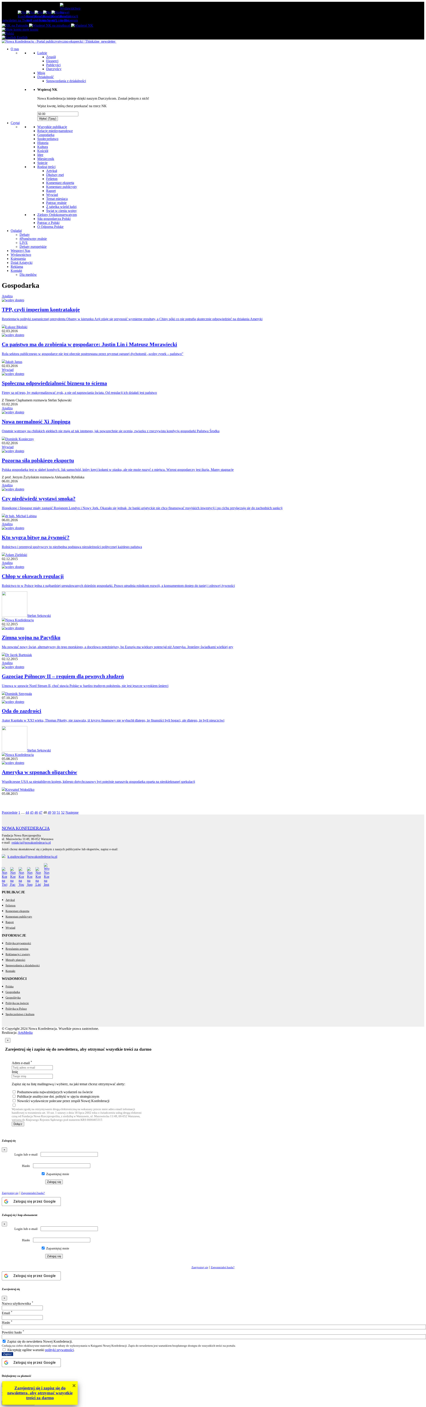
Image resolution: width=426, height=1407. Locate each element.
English (22, 37)
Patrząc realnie (56, 203)
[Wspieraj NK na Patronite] (15, 25)
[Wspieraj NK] (82, 25)
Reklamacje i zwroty (18, 954)
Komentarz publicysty (61, 187)
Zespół (51, 57)
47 (40, 812)
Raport (51, 191)
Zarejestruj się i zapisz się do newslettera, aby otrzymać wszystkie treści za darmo (40, 1393)
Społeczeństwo (47, 139)
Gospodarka (45, 135)
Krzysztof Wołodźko (19, 789)
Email (7, 1313)
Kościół (42, 151)
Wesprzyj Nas (20, 251)
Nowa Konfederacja (19, 620)
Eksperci (52, 61)
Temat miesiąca (57, 199)
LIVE (24, 243)
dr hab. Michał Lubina (21, 516)
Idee (40, 155)
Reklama (17, 266)
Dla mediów (28, 274)
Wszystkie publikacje (52, 127)
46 (36, 812)
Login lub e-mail (25, 1154)
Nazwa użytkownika (17, 1303)
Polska (10, 986)
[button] (8, 33)
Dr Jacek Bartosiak (18, 655)
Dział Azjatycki (21, 262)
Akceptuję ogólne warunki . (40, 1350)
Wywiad (52, 195)
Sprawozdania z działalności (66, 81)
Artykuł (51, 171)
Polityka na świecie (17, 1003)
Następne (72, 812)
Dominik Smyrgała (18, 694)
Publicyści (53, 65)
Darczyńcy (53, 69)
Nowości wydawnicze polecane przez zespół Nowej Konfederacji (63, 1101)
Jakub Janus (13, 362)
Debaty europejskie (33, 247)
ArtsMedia (25, 1032)
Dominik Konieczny (19, 439)
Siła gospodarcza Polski (54, 219)
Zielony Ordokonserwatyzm (57, 215)
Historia (42, 143)
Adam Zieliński (16, 555)
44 (27, 812)
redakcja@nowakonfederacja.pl (31, 842)
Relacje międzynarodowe (55, 131)
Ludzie (42, 53)
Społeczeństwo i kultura (20, 1014)
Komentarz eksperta (60, 183)
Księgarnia (18, 258)
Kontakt (16, 270)
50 (54, 812)
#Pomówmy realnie (33, 239)
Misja (41, 73)
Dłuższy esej (55, 175)
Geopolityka (13, 997)
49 (49, 812)
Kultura (42, 147)
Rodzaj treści (46, 167)
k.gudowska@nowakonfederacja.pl (32, 856)
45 (32, 812)
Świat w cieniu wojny (61, 211)
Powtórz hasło (13, 1332)
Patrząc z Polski (48, 223)
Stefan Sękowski (39, 616)
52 (63, 812)
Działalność (45, 77)
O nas (15, 49)
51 (58, 812)
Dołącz (18, 1124)
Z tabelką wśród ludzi (61, 207)
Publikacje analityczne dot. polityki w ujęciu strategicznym (58, 1096)
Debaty (25, 235)
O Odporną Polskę (50, 227)
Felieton (51, 179)
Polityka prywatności (18, 943)
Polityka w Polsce (16, 1008)
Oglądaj (16, 231)
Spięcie (42, 163)
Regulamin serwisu (17, 948)
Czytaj (15, 123)
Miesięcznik (45, 159)
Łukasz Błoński (16, 327)
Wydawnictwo (21, 255)
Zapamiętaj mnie (57, 1174)
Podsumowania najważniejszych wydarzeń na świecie (55, 1092)
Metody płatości (15, 959)
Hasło (26, 1166)
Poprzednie (10, 812)
